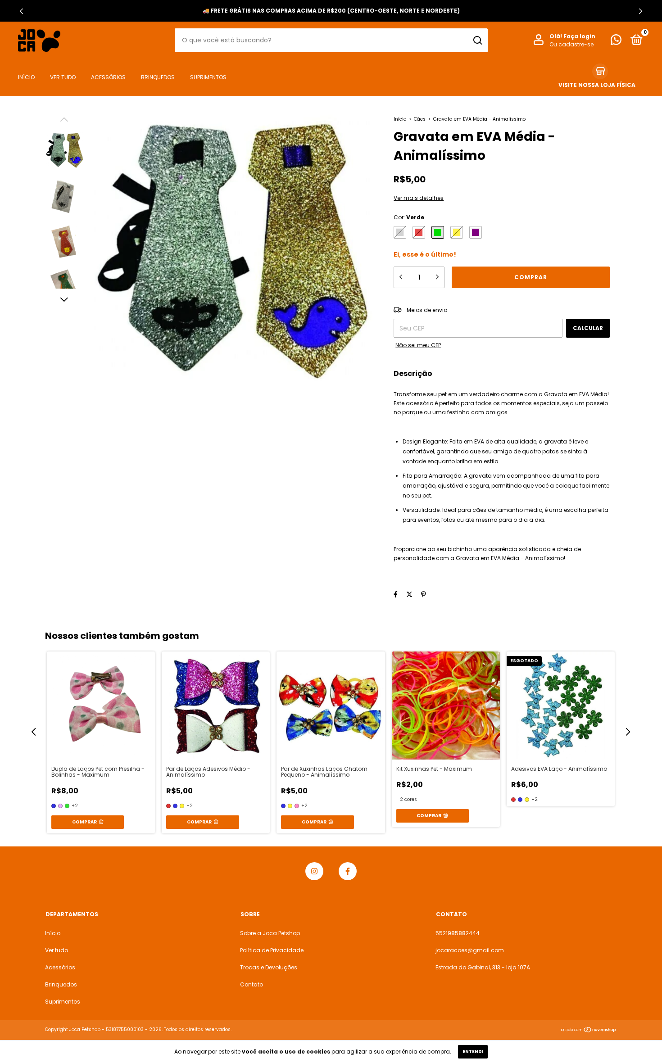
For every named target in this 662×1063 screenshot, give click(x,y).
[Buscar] (477, 40)
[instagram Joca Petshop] (314, 871)
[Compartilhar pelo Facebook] (396, 594)
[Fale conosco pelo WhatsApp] (616, 41)
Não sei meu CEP (418, 345)
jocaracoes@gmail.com (469, 950)
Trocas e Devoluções (268, 967)
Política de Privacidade (272, 950)
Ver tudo (63, 77)
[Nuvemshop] (589, 1030)
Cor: (409, 217)
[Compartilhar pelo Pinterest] (423, 594)
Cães (420, 119)
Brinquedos (158, 77)
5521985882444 (457, 933)
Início (26, 77)
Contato (251, 984)
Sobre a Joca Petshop (270, 933)
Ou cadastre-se (571, 44)
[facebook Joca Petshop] (348, 871)
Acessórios (108, 77)
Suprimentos (208, 77)
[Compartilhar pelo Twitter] (409, 594)
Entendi (472, 1051)
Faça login (579, 36)
